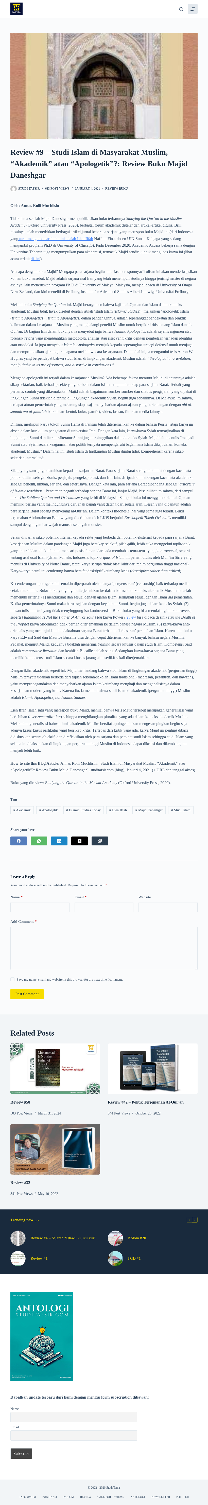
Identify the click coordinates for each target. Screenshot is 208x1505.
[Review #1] (18, 1258)
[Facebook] (18, 841)
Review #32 (20, 1182)
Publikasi (49, 1496)
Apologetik (48, 810)
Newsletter (160, 1496)
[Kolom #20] (115, 1238)
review (131, 617)
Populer (182, 1496)
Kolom (68, 1496)
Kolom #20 (137, 1238)
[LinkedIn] (59, 841)
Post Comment (27, 994)
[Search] (181, 9)
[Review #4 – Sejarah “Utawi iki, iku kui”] (18, 1238)
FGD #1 (134, 1258)
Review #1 (39, 1258)
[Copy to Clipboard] (100, 841)
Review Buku (116, 188)
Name (16, 897)
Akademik (22, 810)
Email (81, 897)
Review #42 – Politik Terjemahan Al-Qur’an (146, 1102)
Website (144, 897)
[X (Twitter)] (79, 841)
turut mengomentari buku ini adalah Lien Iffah (55, 238)
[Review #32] (55, 1149)
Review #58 (20, 1102)
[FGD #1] (115, 1258)
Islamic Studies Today (83, 810)
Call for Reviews (110, 1496)
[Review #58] (55, 1068)
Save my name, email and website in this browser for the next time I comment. (70, 979)
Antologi (137, 1496)
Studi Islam (180, 810)
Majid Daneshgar (149, 810)
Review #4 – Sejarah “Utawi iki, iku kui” (63, 1238)
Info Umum (28, 1496)
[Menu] (193, 9)
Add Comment (23, 921)
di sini (35, 259)
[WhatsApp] (39, 841)
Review (85, 1496)
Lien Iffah (118, 810)
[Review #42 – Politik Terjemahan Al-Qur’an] (153, 1068)
